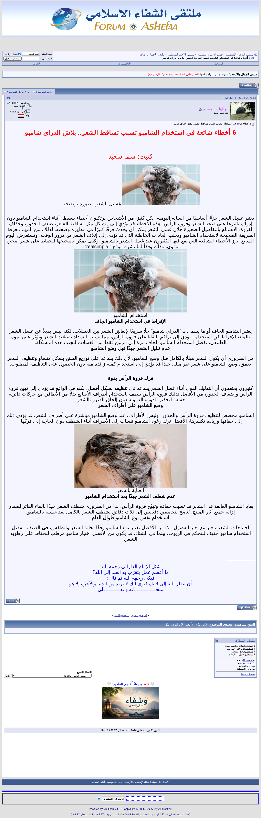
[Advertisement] (130, 756)
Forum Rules (248, 674)
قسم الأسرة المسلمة (210, 54)
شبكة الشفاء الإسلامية (146, 782)
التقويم (37, 63)
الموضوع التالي (121, 615)
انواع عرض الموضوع (18, 91)
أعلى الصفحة (98, 782)
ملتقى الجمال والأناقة (152, 54)
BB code (248, 660)
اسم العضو (47, 53)
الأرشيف (128, 782)
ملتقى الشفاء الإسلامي (239, 54)
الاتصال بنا (164, 782)
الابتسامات (249, 663)
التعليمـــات (124, 63)
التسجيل (218, 63)
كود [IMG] (250, 666)
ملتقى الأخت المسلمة (181, 54)
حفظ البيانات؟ (10, 54)
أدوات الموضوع (44, 91)
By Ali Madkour (163, 808)
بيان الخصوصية (114, 782)
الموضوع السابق (139, 615)
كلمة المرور (46, 58)
